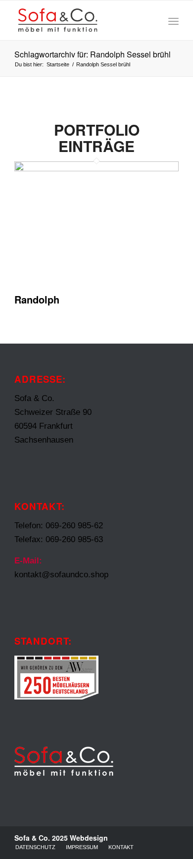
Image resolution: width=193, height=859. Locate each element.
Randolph (36, 299)
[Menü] (173, 20)
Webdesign (89, 838)
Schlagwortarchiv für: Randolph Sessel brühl (92, 54)
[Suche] (151, 20)
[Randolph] (96, 168)
